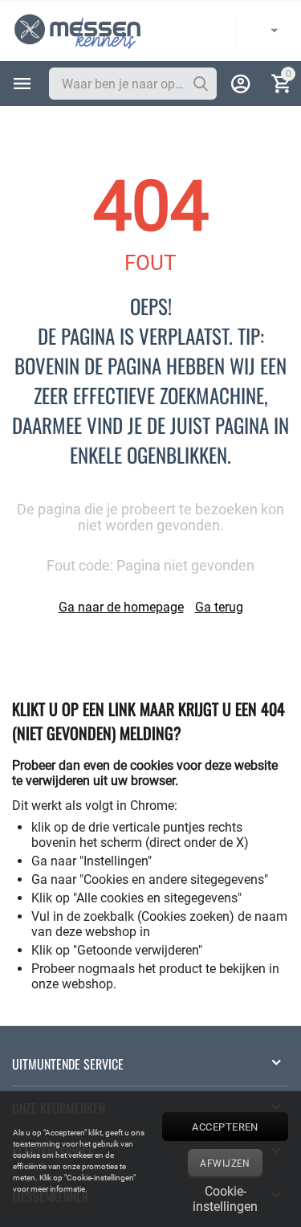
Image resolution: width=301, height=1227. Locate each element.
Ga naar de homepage (121, 607)
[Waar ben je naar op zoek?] (201, 83)
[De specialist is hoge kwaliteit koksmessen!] (77, 30)
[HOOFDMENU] (22, 83)
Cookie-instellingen (225, 1197)
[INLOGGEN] (241, 83)
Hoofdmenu (22, 83)
